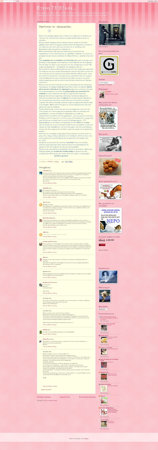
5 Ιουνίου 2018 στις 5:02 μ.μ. (50, 213)
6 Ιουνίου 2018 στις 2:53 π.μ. (50, 266)
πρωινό (109, 325)
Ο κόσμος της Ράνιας (48, 241)
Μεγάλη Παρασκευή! (113, 348)
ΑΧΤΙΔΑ (109, 92)
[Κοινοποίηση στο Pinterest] (72, 162)
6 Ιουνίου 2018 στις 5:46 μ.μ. (50, 324)
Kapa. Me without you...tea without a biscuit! (109, 359)
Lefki (44, 232)
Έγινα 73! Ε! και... (56, 7)
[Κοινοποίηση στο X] (68, 162)
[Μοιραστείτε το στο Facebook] (70, 162)
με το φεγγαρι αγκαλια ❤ (107, 324)
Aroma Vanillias (104, 420)
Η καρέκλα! (110, 362)
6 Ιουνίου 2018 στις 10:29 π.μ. (50, 293)
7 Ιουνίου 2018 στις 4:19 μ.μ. (50, 346)
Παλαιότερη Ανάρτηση (87, 397)
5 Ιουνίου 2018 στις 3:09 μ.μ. (50, 183)
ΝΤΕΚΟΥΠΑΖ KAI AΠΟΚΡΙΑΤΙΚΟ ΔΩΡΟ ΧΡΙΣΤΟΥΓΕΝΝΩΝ (113, 411)
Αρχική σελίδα (65, 397)
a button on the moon (105, 384)
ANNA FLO (46, 171)
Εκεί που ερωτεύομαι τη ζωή (108, 317)
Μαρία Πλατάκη (47, 218)
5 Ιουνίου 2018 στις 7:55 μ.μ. (50, 236)
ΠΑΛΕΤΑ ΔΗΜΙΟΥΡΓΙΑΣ (107, 408)
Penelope (45, 329)
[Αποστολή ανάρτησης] (62, 161)
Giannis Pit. (46, 188)
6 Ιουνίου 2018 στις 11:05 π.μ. (50, 306)
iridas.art (102, 396)
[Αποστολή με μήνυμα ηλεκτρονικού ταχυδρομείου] (65, 162)
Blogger (86, 438)
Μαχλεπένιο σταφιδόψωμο (111, 421)
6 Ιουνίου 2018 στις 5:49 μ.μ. (50, 334)
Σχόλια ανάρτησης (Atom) (50, 400)
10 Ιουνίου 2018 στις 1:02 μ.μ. (50, 386)
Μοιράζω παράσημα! (113, 385)
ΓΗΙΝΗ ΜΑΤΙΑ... (104, 372)
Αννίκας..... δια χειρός (106, 347)
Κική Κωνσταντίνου (48, 282)
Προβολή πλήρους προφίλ (111, 94)
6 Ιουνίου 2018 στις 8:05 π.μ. (50, 277)
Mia (44, 257)
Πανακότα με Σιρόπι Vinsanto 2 (113, 337)
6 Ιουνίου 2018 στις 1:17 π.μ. (50, 252)
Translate (110, 84)
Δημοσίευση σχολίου (46, 389)
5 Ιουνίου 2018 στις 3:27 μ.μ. (50, 197)
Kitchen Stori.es (104, 335)
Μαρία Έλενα (46, 339)
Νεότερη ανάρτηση (44, 397)
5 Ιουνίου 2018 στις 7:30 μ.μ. (50, 227)
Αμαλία (45, 202)
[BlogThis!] (67, 162)
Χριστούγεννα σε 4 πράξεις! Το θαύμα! (112, 374)
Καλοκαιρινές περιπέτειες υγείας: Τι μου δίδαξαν (109, 318)
